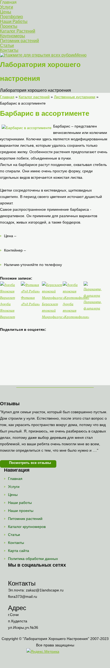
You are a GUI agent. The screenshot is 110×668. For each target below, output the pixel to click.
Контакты (9, 50)
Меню (81, 55)
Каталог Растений (17, 31)
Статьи (7, 45)
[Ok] (23, 574)
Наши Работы (14, 21)
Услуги (6, 7)
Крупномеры (12, 36)
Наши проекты (20, 510)
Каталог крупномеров (27, 526)
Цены (5, 12)
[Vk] (12, 574)
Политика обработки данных (33, 558)
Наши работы (20, 502)
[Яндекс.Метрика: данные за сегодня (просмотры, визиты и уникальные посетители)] (42, 651)
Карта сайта (18, 550)
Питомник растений (19, 40)
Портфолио (11, 16)
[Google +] (55, 574)
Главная (8, 2)
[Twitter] (33, 574)
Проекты (8, 26)
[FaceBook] (44, 574)
